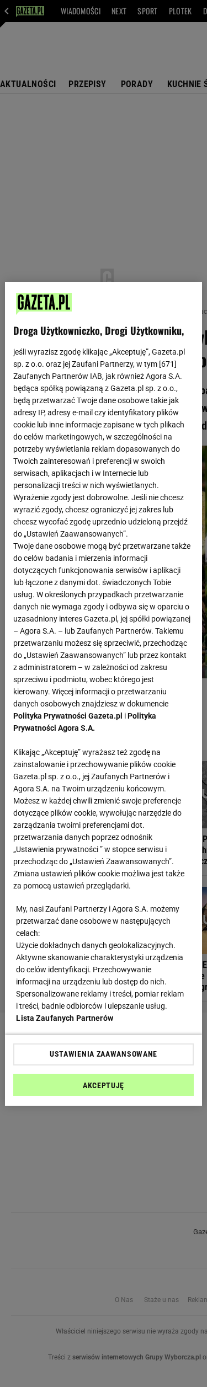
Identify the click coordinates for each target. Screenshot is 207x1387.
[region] (103, 694)
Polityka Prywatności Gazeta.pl (68, 715)
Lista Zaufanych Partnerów (64, 1018)
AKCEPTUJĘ (103, 1085)
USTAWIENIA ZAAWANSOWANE (103, 1053)
